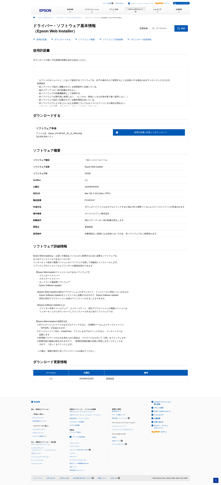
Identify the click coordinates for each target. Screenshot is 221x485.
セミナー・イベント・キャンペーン (142, 3)
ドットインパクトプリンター (40, 457)
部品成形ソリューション (119, 418)
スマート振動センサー (119, 414)
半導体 (114, 437)
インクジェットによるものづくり (122, 429)
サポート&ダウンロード (162, 411)
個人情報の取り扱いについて (82, 478)
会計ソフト (73, 467)
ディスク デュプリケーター (78, 460)
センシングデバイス (118, 444)
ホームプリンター (38, 418)
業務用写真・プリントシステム (79, 418)
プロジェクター (74, 443)
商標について (102, 478)
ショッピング (158, 415)
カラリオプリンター (38, 429)
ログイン (167, 3)
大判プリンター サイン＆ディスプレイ (82, 411)
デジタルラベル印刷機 (77, 422)
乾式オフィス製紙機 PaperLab (79, 463)
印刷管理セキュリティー (77, 470)
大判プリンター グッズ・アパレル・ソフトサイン (85, 415)
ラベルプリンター (36, 463)
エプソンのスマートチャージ (40, 444)
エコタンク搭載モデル (39, 436)
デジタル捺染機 (74, 425)
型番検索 (144, 28)
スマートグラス (74, 446)
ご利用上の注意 (64, 478)
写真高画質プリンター (39, 421)
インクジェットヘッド (119, 426)
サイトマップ (38, 478)
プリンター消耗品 (75, 432)
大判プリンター (36, 453)
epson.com (114, 478)
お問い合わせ (119, 3)
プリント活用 (158, 408)
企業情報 (157, 418)
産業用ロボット (117, 411)
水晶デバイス (116, 441)
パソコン (72, 453)
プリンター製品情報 (78, 437)
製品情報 (37, 402)
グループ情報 (107, 3)
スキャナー (73, 456)
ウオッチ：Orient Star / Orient (79, 450)
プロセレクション (38, 433)
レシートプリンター (37, 460)
